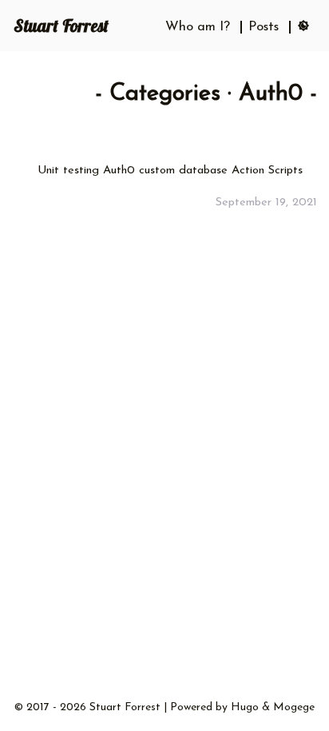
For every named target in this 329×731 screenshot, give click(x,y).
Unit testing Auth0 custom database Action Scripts (170, 171)
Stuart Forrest (61, 25)
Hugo (245, 707)
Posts (263, 27)
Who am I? (197, 27)
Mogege (294, 707)
